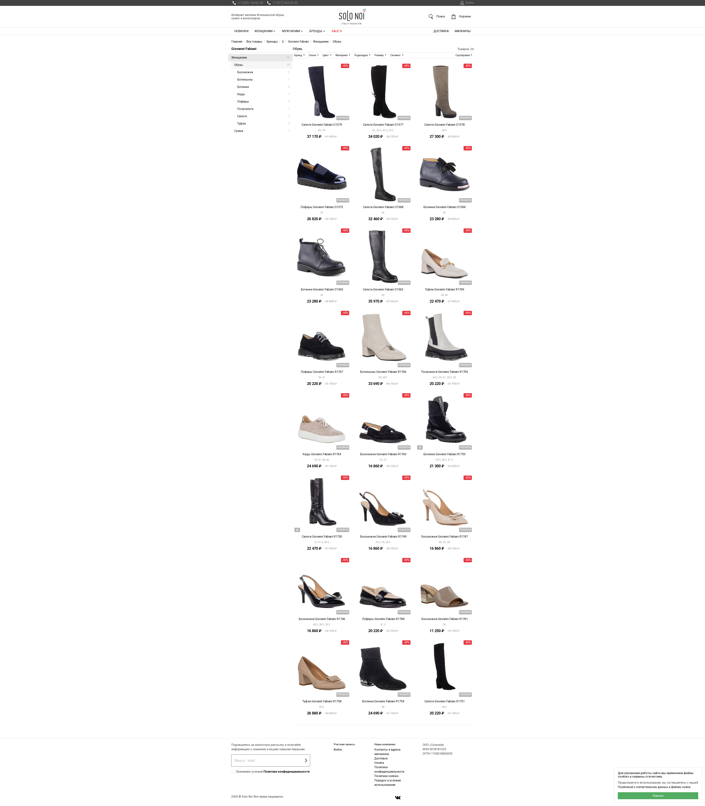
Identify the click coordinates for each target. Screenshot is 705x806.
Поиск (440, 16)
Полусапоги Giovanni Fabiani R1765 (444, 372)
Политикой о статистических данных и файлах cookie (654, 787)
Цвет (326, 55)
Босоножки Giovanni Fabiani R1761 (444, 619)
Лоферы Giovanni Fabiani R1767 (322, 372)
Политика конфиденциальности (286, 771)
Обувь (262, 65)
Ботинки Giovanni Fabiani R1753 (444, 454)
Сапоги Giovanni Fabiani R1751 (444, 701)
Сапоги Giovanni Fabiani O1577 (383, 124)
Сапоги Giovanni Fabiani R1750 (322, 536)
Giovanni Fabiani (243, 49)
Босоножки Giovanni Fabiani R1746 (322, 619)
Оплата (379, 763)
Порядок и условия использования (387, 783)
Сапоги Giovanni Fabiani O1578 (444, 124)
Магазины (463, 31)
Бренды (315, 31)
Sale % (337, 31)
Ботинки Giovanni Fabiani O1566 (444, 207)
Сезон (313, 55)
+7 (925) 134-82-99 (250, 3)
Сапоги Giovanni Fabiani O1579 (322, 124)
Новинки (241, 31)
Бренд (298, 55)
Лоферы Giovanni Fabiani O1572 (322, 207)
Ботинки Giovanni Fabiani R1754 (383, 701)
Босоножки (263, 72)
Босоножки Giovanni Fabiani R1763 (383, 454)
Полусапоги (263, 109)
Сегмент (395, 55)
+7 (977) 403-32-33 (284, 3)
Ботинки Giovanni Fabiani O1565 (322, 289)
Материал (342, 55)
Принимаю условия (273, 771)
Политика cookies (386, 776)
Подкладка (361, 55)
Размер (379, 55)
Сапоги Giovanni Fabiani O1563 (383, 289)
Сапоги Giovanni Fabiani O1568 (383, 207)
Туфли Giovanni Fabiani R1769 (444, 289)
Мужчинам (291, 31)
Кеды (263, 94)
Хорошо (658, 795)
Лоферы (263, 101)
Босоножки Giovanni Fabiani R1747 (444, 536)
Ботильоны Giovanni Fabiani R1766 (383, 372)
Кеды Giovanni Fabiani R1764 (322, 454)
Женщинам (263, 31)
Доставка (441, 31)
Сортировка (462, 55)
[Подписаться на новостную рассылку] (306, 760)
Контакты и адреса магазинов (387, 752)
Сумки (262, 131)
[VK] (398, 798)
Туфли (263, 123)
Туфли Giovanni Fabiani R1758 (321, 701)
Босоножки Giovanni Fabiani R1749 (383, 536)
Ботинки (263, 87)
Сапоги (263, 116)
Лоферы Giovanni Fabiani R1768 (383, 619)
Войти (470, 3)
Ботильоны (263, 79)
